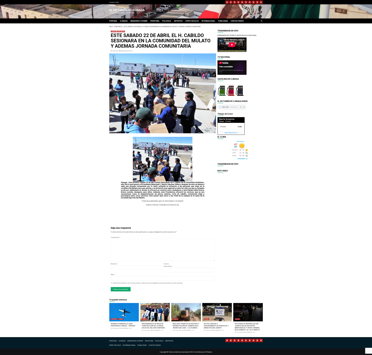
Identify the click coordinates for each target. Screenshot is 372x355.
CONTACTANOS (237, 21)
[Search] (261, 21)
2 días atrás (208, 330)
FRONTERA (154, 21)
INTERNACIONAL (208, 21)
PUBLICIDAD (223, 21)
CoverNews (198, 352)
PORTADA (113, 21)
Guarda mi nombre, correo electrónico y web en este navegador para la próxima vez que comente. (148, 283)
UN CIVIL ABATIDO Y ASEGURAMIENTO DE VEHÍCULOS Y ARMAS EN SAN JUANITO (216, 326)
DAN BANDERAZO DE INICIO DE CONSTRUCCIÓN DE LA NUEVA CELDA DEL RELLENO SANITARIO (153, 326)
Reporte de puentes (226, 119)
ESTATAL (206, 319)
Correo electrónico (168, 265)
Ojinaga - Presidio (225, 121)
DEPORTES (178, 21)
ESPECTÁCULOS (192, 21)
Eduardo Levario (125, 51)
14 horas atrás (146, 330)
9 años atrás (115, 51)
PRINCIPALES (121, 31)
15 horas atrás (177, 330)
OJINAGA (124, 21)
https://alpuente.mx (231, 132)
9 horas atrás (115, 328)
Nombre (114, 264)
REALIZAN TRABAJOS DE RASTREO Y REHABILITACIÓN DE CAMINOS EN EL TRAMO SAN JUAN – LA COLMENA (186, 326)
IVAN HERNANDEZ (125, 328)
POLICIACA (166, 21)
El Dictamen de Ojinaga (127, 10)
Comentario (115, 237)
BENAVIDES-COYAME (138, 21)
